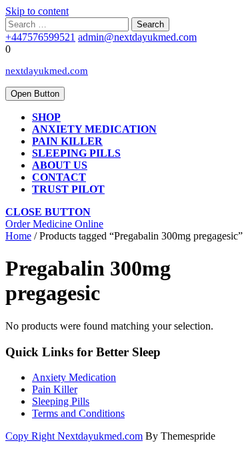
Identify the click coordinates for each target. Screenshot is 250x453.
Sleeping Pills (60, 401)
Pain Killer (67, 141)
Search (150, 24)
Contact (59, 177)
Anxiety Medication (94, 129)
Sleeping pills (76, 153)
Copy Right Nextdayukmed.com (74, 436)
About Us (59, 165)
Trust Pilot (68, 189)
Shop (46, 117)
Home (18, 236)
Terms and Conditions (78, 413)
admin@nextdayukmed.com (137, 37)
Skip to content (37, 11)
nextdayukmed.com (46, 70)
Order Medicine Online (54, 224)
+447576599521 (40, 37)
